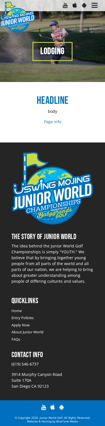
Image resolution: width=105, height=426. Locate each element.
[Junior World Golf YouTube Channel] (64, 5)
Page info (52, 121)
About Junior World (27, 331)
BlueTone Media (67, 421)
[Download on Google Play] (84, 5)
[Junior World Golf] (17, 17)
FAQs (15, 339)
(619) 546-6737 (25, 364)
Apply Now (20, 324)
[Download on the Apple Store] (74, 5)
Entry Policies (22, 317)
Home (16, 310)
